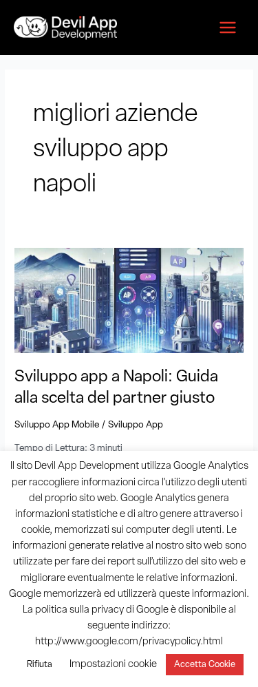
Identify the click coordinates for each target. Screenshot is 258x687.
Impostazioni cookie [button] (113, 664)
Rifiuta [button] (39, 664)
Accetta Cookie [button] (204, 664)
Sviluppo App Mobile (56, 425)
